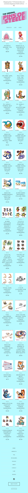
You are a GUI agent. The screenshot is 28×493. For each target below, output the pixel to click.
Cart (15, 27)
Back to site (14, 483)
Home (14, 448)
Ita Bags (14, 461)
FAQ (14, 454)
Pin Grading (14, 458)
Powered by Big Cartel (14, 489)
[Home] (14, 17)
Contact (14, 467)
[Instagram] (14, 479)
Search (14, 474)
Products (9, 27)
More (20, 27)
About (14, 464)
